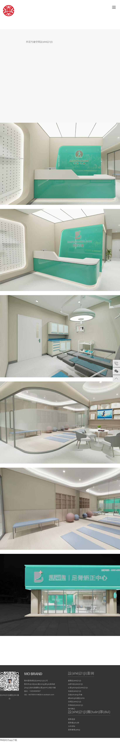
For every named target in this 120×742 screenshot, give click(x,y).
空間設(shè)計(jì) (74, 701)
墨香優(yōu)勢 (73, 722)
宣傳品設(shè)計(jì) (75, 705)
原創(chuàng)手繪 (75, 694)
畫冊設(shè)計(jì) (74, 680)
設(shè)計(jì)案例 (81, 673)
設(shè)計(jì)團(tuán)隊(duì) (89, 711)
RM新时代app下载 (8, 739)
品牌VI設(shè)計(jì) (75, 684)
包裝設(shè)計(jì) (74, 691)
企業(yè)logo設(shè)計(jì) (78, 687)
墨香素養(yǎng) (74, 729)
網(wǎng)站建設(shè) (76, 698)
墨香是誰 (71, 719)
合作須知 (71, 726)
